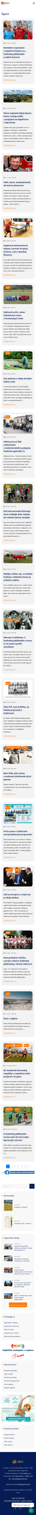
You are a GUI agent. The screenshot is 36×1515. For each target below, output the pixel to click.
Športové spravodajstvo (12, 1336)
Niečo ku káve (9, 1329)
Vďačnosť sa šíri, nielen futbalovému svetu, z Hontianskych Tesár (14, 315)
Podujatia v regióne (20, 1207)
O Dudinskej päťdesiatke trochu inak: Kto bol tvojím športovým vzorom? (16, 1137)
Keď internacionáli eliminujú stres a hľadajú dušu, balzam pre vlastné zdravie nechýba (17, 514)
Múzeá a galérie (9, 1388)
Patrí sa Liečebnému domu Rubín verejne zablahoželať (23, 1297)
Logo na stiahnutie (18, 1498)
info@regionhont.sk (23, 1484)
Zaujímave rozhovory (11, 1326)
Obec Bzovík (8, 1445)
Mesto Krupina (9, 1438)
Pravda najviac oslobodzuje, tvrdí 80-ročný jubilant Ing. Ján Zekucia (23, 1272)
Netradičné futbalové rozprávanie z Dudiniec (22, 1260)
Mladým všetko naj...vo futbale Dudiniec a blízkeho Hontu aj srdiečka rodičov (18, 577)
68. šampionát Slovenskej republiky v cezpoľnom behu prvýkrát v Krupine (17, 1073)
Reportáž (9, 1045)
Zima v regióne (11, 1018)
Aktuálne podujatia (10, 1370)
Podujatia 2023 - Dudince (22, 1223)
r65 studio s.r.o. (26, 1473)
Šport (8, 23)
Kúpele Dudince (9, 1435)
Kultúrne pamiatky (10, 1377)
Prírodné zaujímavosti (11, 1381)
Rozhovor (9, 620)
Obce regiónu (8, 1384)
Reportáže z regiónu (11, 1323)
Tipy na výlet (8, 1374)
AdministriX (19, 1476)
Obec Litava (8, 1441)
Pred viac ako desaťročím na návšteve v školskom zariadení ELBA (22, 1285)
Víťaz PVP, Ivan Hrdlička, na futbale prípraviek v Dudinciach (16, 710)
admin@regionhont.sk (19, 1479)
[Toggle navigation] (33, 3)
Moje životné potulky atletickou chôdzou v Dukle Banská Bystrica (23, 1248)
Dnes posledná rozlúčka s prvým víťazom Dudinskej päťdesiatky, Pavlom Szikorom (18, 960)
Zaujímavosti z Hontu (13, 747)
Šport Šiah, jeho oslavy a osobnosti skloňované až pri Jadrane (17, 776)
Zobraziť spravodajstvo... (18, 1305)
